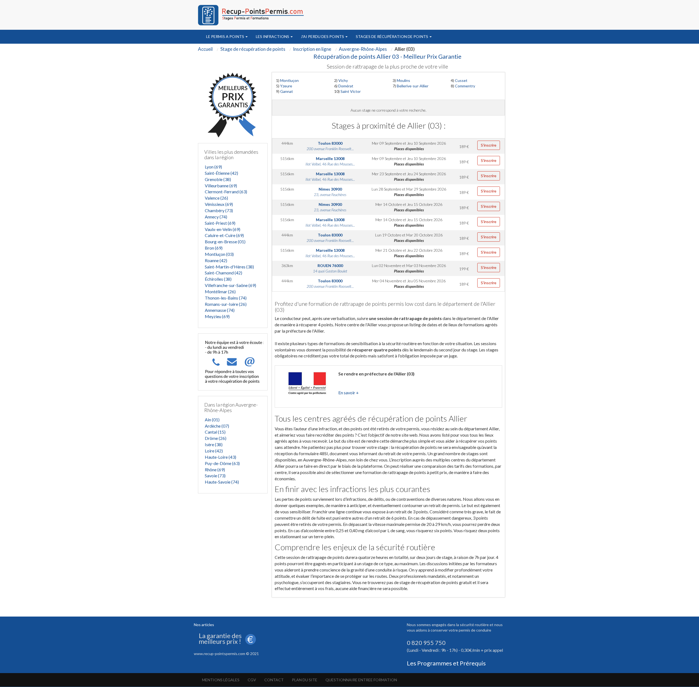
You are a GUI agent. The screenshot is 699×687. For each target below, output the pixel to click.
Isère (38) (214, 444)
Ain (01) (212, 419)
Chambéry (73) (219, 210)
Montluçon (289, 80)
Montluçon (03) (219, 254)
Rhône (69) (215, 469)
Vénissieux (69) (219, 204)
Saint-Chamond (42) (223, 272)
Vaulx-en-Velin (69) (222, 229)
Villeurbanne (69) (221, 185)
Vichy (343, 80)
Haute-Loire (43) (220, 457)
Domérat (345, 86)
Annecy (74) (216, 216)
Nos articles (204, 624)
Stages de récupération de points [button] (392, 36)
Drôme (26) (215, 438)
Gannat (286, 91)
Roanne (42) (216, 260)
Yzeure (286, 86)
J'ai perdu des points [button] (323, 36)
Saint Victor (350, 91)
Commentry (465, 86)
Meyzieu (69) (217, 316)
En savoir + (348, 392)
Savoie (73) (215, 475)
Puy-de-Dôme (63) (222, 463)
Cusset (461, 80)
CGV (252, 679)
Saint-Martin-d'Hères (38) (229, 266)
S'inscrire (488, 145)
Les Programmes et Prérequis (446, 663)
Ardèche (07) (217, 425)
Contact (274, 679)
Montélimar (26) (220, 291)
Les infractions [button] (273, 36)
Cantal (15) (215, 431)
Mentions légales (220, 679)
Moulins (403, 80)
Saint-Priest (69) (220, 223)
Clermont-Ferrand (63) (226, 191)
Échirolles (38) (218, 279)
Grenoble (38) (218, 179)
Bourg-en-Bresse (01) (225, 241)
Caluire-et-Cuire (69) (224, 235)
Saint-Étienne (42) (221, 173)
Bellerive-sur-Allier (412, 86)
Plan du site (304, 679)
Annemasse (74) (220, 310)
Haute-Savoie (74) (222, 481)
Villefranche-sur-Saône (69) (230, 285)
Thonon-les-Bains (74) (226, 297)
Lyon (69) (213, 166)
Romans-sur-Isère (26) (226, 304)
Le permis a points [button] (225, 36)
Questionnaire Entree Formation (361, 679)
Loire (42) (214, 450)
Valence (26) (216, 197)
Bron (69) (214, 247)
